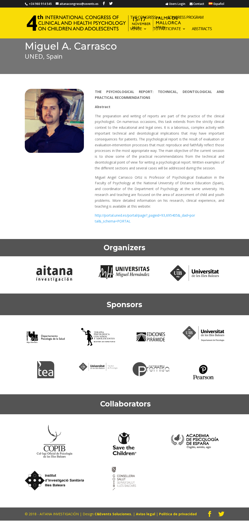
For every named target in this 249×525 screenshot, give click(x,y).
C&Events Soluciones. (113, 514)
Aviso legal (146, 514)
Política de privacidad (178, 514)
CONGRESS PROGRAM (185, 18)
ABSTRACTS (202, 29)
